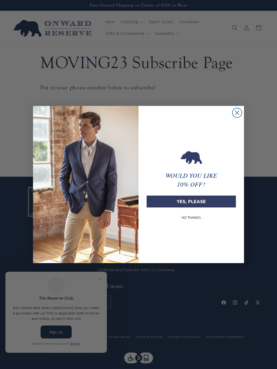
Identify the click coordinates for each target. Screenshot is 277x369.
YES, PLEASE (191, 201)
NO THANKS (191, 218)
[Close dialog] (237, 113)
